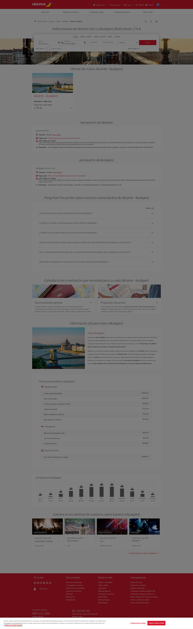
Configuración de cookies (138, 623)
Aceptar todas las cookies (156, 623)
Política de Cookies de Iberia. (13, 625)
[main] (96, 623)
